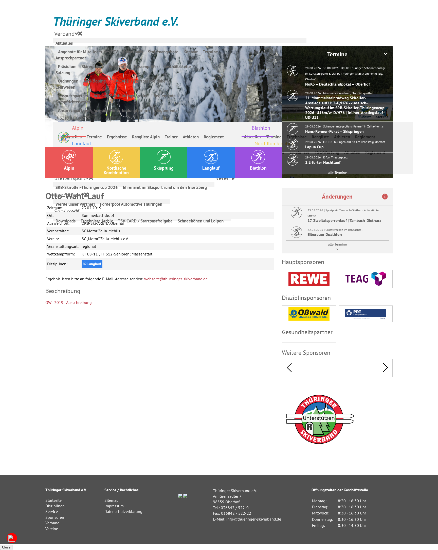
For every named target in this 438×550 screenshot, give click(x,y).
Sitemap (111, 500)
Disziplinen (55, 505)
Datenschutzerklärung (123, 511)
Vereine (51, 528)
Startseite (53, 500)
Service (51, 511)
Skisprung (164, 168)
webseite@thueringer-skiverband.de (176, 278)
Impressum (114, 505)
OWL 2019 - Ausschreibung (68, 302)
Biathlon (258, 168)
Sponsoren (54, 517)
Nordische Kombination (116, 170)
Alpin (69, 168)
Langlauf (211, 168)
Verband (52, 522)
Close (6, 547)
